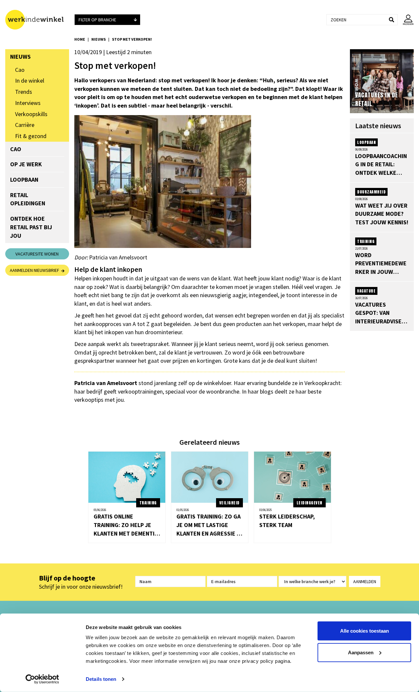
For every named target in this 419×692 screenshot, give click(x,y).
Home (79, 39)
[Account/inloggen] (406, 19)
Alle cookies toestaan (364, 631)
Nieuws (98, 39)
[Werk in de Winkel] (37, 20)
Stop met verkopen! (132, 39)
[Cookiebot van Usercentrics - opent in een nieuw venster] (42, 679)
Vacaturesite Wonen (37, 254)
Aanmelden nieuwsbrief (35, 270)
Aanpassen (360, 652)
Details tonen (101, 679)
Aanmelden (364, 581)
